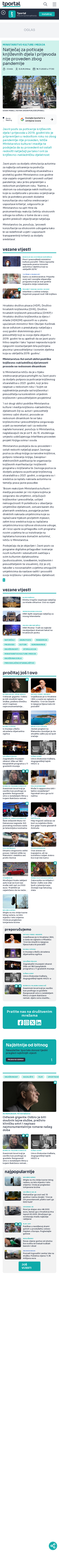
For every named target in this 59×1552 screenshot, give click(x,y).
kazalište (28, 1077)
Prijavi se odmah (15, 1060)
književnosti (11, 649)
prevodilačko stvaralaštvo (19, 663)
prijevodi (10, 644)
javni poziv (25, 640)
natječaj (10, 640)
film (40, 1077)
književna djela (13, 658)
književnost (11, 1077)
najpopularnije (19, 1171)
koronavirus (38, 644)
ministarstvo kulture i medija (20, 654)
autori (23, 644)
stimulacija (29, 649)
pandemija (41, 640)
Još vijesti (26, 1266)
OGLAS (29, 30)
